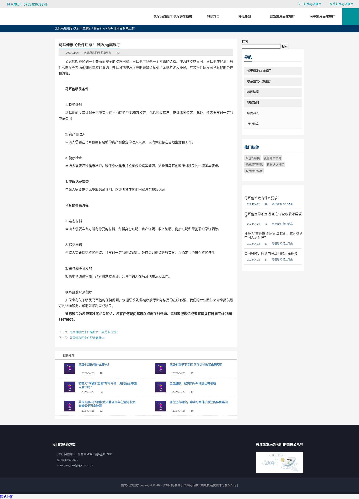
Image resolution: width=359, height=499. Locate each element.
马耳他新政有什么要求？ (95, 364)
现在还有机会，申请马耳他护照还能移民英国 (199, 402)
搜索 (245, 41)
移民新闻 (99, 28)
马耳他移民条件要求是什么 (87, 337)
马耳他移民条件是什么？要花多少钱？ (94, 332)
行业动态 (106, 52)
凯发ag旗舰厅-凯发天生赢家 (173, 16)
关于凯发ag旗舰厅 (309, 4)
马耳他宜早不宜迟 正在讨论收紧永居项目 (196, 364)
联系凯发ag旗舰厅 (341, 4)
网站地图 (6, 497)
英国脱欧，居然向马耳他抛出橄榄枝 (193, 383)
